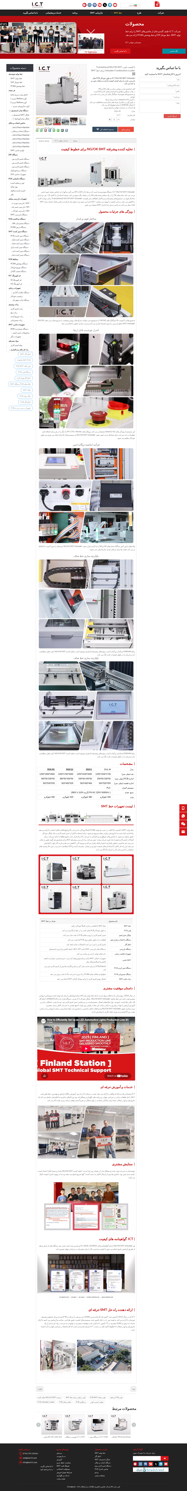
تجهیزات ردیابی (15, 288)
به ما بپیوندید (61, 1456)
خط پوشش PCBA (18, 86)
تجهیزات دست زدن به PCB (21, 408)
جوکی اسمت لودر (97, 1402)
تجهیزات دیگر (16, 336)
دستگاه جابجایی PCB (17, 178)
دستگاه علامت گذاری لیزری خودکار (19, 292)
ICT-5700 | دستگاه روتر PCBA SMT (97, 1437)
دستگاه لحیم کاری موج (103, 1466)
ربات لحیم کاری (17, 309)
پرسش (59, 1453)
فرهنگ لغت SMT (63, 1466)
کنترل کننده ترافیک (18, 190)
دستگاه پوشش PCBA (19, 263)
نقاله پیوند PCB (25, 396)
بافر (12, 194)
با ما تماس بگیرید (120, 51)
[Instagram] (90, 5)
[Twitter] (105, 5)
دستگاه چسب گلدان (18, 271)
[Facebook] (95, 5)
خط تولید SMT (16, 78)
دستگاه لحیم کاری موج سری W (19, 163)
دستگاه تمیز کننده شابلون (19, 255)
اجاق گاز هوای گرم (24, 378)
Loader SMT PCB (24, 360)
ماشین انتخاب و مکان (17, 123)
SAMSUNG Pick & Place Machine (19, 127)
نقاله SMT (27, 390)
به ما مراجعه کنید (46, 1469)
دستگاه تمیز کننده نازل (19, 247)
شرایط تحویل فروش (64, 1472)
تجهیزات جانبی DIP (18, 174)
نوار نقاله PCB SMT (23, 366)
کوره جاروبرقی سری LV (19, 106)
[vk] (100, 5)
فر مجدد (12, 90)
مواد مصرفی (14, 341)
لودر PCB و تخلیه (116, 1397)
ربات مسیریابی (16, 320)
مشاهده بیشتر (100, 1475)
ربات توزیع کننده (17, 316)
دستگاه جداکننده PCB (17, 219)
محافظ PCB (13, 259)
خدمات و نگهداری (63, 1475)
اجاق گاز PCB (25, 402)
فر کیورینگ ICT (15, 275)
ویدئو (75, 141)
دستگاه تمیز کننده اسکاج (19, 251)
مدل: (133, 111)
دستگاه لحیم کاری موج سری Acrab (19, 159)
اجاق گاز (98, 1456)
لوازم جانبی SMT (17, 150)
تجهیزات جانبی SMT (17, 324)
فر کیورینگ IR (16, 280)
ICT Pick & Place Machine (19, 146)
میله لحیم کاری (16, 345)
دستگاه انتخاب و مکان (103, 1463)
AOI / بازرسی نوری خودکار (19, 203)
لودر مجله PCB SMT (97, 1397)
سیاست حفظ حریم (64, 1463)
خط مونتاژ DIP (16, 82)
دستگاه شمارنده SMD (19, 329)
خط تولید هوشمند (16, 74)
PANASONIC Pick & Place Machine (19, 139)
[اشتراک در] (165, 1458)
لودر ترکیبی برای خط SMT (75, 1397)
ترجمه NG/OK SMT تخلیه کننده (49, 1397)
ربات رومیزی (14, 304)
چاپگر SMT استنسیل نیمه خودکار (19, 115)
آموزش (59, 1459)
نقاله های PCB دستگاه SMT (20, 384)
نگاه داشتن (174, 51)
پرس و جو (126, 129)
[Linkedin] (110, 5)
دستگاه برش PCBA (18, 227)
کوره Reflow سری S (19, 102)
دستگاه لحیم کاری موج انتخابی (19, 166)
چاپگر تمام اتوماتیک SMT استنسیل (19, 118)
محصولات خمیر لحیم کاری (19, 333)
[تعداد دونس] (151, 1469)
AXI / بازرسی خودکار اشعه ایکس (19, 211)
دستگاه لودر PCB (24, 372)
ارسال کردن (172, 116)
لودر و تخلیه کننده (17, 183)
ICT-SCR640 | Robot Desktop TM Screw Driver (120, 1437)
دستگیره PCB (81, 1402)
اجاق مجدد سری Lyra (19, 94)
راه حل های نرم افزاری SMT (17, 349)
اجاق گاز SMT (25, 354)
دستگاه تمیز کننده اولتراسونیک (19, 239)
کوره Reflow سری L (19, 98)
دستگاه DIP (13, 154)
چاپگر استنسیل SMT (102, 1459)
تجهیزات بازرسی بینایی (18, 199)
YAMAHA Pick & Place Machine (19, 135)
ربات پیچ (14, 312)
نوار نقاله (14, 187)
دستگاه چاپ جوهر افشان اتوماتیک (19, 300)
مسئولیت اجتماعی (63, 1469)
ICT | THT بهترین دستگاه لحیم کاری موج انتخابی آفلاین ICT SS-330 (74, 1437)
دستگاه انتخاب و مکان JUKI (19, 131)
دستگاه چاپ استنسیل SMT (17, 110)
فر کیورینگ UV (16, 284)
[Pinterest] (84, 5)
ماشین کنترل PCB (101, 1469)
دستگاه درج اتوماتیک (19, 170)
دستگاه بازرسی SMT (19, 214)
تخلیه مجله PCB (65, 1402)
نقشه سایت (61, 1479)
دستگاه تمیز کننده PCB (20, 236)
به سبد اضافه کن (107, 129)
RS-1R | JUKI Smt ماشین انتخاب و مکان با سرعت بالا (52, 1437)
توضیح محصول (44, 141)
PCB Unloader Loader (46, 1402)
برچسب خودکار (17, 296)
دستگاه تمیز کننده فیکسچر (19, 243)
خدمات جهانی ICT (61, 141)
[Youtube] (115, 5)
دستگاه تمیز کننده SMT (18, 231)
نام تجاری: (131, 115)
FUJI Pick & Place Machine (19, 142)
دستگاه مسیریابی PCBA (19, 223)
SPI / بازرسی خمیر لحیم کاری (19, 207)
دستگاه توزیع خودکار (19, 267)
